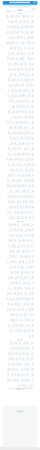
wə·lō (32, 142)
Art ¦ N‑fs (23, 97)
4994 (19, 78)
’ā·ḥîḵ (22, 195)
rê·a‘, (28, 31)
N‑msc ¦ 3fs (33, 118)
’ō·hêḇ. (29, 47)
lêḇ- (30, 271)
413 (30, 78)
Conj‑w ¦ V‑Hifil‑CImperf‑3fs (25, 118)
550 (15, 25)
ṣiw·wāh (33, 287)
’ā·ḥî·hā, (28, 195)
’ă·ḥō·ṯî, (8, 68)
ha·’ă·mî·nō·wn (25, 195)
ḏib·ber (25, 211)
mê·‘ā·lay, (20, 100)
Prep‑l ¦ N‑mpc (29, 284)
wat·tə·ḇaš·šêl (12, 89)
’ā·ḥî (33, 47)
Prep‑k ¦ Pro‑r (10, 284)
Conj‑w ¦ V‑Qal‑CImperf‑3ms (22, 44)
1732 (23, 205)
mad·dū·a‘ (22, 36)
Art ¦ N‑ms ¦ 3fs (27, 81)
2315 (30, 115)
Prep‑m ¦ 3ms (10, 102)
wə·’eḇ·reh (13, 105)
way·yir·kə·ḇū (14, 287)
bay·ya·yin (25, 271)
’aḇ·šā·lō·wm (30, 195)
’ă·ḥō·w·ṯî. (20, 121)
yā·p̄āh (13, 15)
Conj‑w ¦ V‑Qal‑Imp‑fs (8, 81)
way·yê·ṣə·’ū (17, 100)
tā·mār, (23, 84)
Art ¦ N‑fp (33, 97)
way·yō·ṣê (25, 179)
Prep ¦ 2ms (14, 247)
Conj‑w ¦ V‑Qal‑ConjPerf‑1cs (29, 65)
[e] (33, 25)
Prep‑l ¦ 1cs (25, 44)
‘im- (19, 211)
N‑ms (8, 28)
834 (29, 152)
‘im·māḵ (17, 195)
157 (18, 152)
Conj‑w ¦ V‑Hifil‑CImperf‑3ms (15, 118)
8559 (29, 78)
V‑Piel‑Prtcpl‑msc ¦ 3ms (29, 171)
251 (12, 78)
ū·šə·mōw (26, 31)
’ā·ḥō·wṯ (16, 15)
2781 (21, 131)
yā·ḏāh (28, 190)
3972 (8, 25)
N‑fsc (10, 44)
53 (22, 228)
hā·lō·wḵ (18, 190)
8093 (17, 30)
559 (25, 46)
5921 (10, 99)
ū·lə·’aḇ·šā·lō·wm (23, 15)
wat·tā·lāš (24, 89)
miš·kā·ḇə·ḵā (11, 47)
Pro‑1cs (30, 49)
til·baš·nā (11, 174)
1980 (21, 78)
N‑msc (17, 81)
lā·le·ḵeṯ (27, 250)
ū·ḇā (29, 52)
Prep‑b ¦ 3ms (8, 247)
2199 (16, 189)
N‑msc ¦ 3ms (33, 171)
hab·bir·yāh (19, 105)
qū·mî (33, 158)
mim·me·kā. (10, 137)
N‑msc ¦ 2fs (12, 81)
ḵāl (23, 100)
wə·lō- (28, 211)
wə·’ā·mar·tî (22, 271)
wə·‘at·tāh (29, 137)
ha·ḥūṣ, (14, 179)
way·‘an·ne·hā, (11, 142)
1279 (30, 83)
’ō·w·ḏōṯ (20, 158)
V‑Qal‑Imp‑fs (21, 81)
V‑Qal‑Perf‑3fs (7, 187)
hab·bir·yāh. (30, 84)
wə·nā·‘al (12, 179)
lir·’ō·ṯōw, (30, 68)
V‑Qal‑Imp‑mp (22, 171)
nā (25, 137)
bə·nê (20, 287)
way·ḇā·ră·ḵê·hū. (23, 250)
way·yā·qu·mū (25, 287)
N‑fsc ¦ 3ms (31, 28)
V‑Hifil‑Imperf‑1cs (25, 134)
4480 (10, 136)
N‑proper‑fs (33, 28)
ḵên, (26, 15)
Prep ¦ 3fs (33, 187)
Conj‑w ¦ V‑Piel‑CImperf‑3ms (11, 97)
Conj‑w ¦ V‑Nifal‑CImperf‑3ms (21, 28)
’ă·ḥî (15, 31)
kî (15, 174)
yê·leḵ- (10, 234)
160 (23, 152)
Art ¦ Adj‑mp (9, 134)
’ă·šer (29, 153)
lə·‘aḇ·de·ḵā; (13, 234)
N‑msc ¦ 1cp (24, 247)
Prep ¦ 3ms (20, 118)
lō (17, 137)
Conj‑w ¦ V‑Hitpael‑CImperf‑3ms (13, 65)
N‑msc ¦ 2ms (11, 49)
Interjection (19, 81)
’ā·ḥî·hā (16, 84)
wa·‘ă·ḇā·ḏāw (27, 239)
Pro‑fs (16, 171)
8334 (30, 168)
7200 (12, 265)
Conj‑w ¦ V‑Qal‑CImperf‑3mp (17, 102)
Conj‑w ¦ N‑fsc (18, 187)
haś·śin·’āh (33, 153)
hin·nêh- (21, 234)
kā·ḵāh (18, 36)
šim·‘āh (17, 31)
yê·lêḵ (9, 255)
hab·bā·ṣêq (27, 89)
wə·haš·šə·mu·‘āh (14, 292)
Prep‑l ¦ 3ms (18, 44)
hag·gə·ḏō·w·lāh (14, 158)
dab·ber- (27, 137)
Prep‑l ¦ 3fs (10, 28)
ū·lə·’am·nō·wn (31, 31)
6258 (29, 136)
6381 (22, 25)
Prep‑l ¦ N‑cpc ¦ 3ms (15, 97)
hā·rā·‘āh (17, 158)
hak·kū (15, 271)
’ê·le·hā (33, 195)
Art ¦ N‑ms (15, 231)
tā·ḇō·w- (15, 68)
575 (27, 131)
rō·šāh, (25, 190)
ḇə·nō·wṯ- (9, 174)
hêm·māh (21, 292)
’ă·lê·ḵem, (18, 271)
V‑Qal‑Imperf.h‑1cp (26, 247)
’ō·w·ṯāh (20, 179)
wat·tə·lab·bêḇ (19, 89)
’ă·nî (30, 47)
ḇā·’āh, (11, 292)
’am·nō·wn (22, 68)
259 (12, 131)
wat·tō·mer (17, 121)
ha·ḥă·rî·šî (10, 195)
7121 (26, 228)
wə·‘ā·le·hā (23, 174)
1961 (15, 131)
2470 (14, 62)
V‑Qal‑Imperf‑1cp (18, 247)
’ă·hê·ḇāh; (18, 153)
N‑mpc (17, 231)
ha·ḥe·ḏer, (17, 105)
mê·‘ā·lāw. (10, 100)
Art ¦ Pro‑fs (33, 134)
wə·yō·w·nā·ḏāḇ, (10, 31)
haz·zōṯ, (12, 158)
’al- (21, 158)
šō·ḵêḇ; (10, 84)
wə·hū (13, 84)
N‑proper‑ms (15, 28)
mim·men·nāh (15, 142)
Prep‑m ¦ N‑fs (23, 155)
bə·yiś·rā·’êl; (32, 137)
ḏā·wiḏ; (13, 31)
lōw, (24, 36)
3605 (13, 99)
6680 (27, 265)
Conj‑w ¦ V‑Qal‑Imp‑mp (32, 284)
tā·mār (10, 68)
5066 (26, 115)
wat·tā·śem (33, 190)
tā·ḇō (11, 52)
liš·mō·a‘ (26, 142)
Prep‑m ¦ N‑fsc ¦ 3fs (25, 65)
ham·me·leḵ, (21, 137)
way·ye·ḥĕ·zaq (19, 142)
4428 (21, 136)
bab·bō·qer (9, 36)
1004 (17, 78)
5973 (30, 228)
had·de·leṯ (29, 174)
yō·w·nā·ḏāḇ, (21, 31)
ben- (20, 15)
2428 (26, 281)
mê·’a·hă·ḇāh (23, 153)
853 (17, 168)
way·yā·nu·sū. (30, 292)
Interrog (27, 134)
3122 (21, 30)
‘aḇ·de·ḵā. (23, 239)
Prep (13, 49)
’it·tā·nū (28, 255)
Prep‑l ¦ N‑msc (19, 231)
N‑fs (27, 28)
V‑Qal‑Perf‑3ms (21, 208)
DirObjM (13, 44)
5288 (18, 265)
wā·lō (10, 250)
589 (30, 46)
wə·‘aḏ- (11, 211)
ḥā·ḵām (33, 36)
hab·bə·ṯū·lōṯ (30, 179)
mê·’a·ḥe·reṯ (10, 158)
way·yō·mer (28, 36)
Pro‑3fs (25, 28)
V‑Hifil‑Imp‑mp (26, 102)
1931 (13, 83)
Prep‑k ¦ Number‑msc (11, 134)
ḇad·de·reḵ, (18, 292)
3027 (25, 62)
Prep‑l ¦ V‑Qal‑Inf (12, 28)
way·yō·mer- (14, 153)
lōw (21, 47)
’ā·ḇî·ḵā (24, 52)
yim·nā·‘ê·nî (14, 137)
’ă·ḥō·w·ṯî (13, 195)
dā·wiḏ (18, 15)
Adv (31, 247)
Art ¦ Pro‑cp (12, 208)
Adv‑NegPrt (30, 44)
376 (21, 99)
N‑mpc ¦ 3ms (18, 268)
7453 (27, 30)
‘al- (13, 47)
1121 (16, 228)
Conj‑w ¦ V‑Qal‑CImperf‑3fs (28, 97)
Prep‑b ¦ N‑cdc (18, 28)
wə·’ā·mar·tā (17, 52)
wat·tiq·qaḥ (33, 89)
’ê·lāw (13, 52)
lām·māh (12, 255)
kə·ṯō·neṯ (20, 174)
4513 (14, 136)
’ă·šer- (7, 158)
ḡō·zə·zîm (17, 234)
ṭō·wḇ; (9, 211)
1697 (15, 205)
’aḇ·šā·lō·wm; (28, 287)
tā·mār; (7, 15)
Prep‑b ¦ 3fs (11, 118)
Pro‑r (21, 155)
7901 (15, 46)
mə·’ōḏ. (31, 36)
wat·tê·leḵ (27, 84)
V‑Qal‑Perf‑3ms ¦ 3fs (26, 155)
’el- (25, 105)
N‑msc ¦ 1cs (33, 49)
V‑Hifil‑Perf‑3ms (30, 300)
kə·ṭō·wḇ (33, 271)
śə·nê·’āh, (27, 153)
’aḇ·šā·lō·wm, (10, 239)
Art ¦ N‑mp (15, 187)
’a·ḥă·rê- (28, 15)
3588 (28, 25)
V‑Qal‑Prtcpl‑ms (28, 49)
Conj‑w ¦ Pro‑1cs (30, 134)
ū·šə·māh (11, 15)
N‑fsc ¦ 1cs (21, 134)
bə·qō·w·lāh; (23, 142)
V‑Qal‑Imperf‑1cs (32, 65)
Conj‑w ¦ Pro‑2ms (18, 134)
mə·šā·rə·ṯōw (18, 179)
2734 (9, 205)
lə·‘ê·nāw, (16, 89)
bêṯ (21, 84)
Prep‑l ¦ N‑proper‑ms (13, 284)
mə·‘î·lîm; (27, 179)
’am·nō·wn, (28, 100)
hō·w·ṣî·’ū (26, 100)
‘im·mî (22, 121)
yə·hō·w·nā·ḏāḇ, (18, 47)
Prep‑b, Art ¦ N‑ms (32, 44)
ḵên (13, 174)
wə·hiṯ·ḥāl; (33, 52)
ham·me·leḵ (12, 36)
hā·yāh (19, 195)
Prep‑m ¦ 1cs (20, 102)
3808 (10, 249)
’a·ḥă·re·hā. (27, 174)
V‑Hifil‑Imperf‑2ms (27, 44)
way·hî (32, 15)
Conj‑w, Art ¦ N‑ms (26, 208)
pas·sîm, (18, 174)
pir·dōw (33, 292)
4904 (11, 46)
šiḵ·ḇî (24, 121)
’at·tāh (19, 36)
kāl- (22, 287)
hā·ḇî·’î (21, 105)
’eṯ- (8, 89)
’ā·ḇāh (29, 142)
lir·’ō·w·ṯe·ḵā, (21, 52)
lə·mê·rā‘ (15, 211)
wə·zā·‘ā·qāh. (15, 190)
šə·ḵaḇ (15, 47)
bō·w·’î (26, 121)
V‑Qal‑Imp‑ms (15, 49)
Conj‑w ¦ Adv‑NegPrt (21, 247)
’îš (7, 31)
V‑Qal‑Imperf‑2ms (15, 134)
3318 (17, 99)
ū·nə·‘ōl (33, 174)
